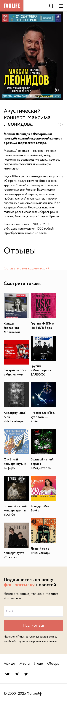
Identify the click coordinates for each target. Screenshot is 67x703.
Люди (38, 663)
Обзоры (53, 663)
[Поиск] (51, 5)
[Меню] (61, 5)
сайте (43, 233)
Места (24, 663)
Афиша (9, 663)
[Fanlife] (11, 5)
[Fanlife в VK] (7, 674)
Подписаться (33, 625)
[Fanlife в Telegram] (16, 674)
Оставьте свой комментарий (27, 268)
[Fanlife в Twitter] (26, 674)
